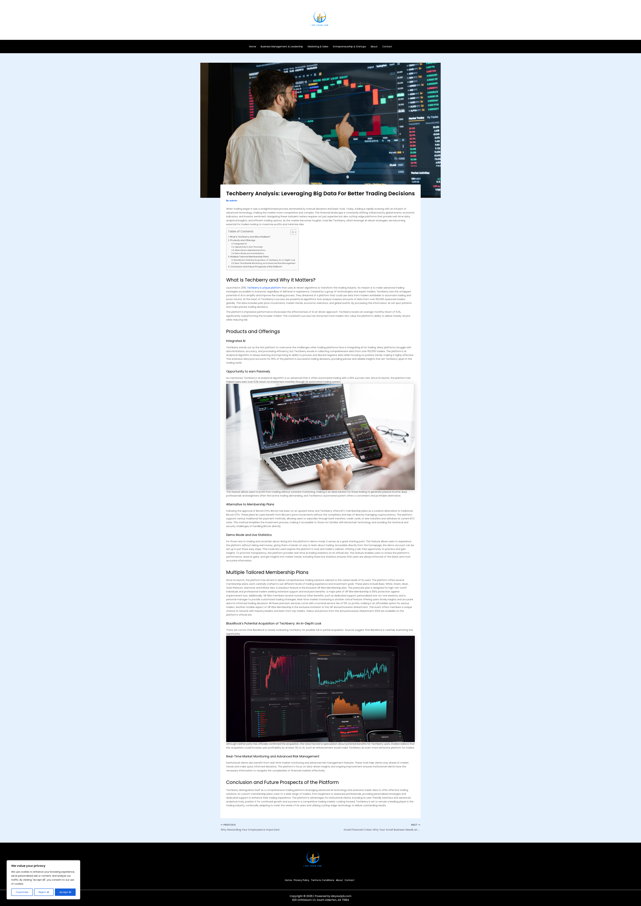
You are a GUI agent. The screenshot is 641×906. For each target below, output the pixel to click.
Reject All (44, 892)
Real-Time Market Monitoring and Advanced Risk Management (265, 263)
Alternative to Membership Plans (250, 250)
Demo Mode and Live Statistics (249, 253)
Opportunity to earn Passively (249, 247)
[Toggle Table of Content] (291, 232)
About (374, 46)
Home (252, 46)
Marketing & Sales (318, 46)
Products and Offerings (242, 240)
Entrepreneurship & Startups (349, 46)
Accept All (65, 892)
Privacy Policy (301, 880)
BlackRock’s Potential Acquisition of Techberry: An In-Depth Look (264, 260)
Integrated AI (240, 243)
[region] (43, 879)
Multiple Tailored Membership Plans (249, 256)
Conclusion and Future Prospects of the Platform (256, 266)
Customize (22, 892)
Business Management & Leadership (282, 46)
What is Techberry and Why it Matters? (250, 236)
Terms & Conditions (322, 880)
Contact (387, 46)
